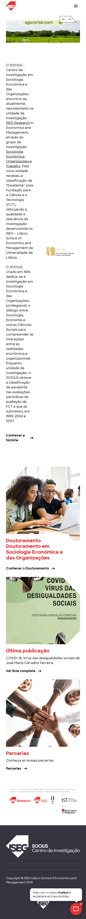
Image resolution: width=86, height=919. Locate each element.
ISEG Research (18, 123)
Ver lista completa (20, 671)
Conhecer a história (15, 437)
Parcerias (17, 753)
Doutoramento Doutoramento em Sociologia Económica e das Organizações (34, 549)
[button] (60, 19)
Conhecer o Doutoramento (27, 568)
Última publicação (27, 651)
